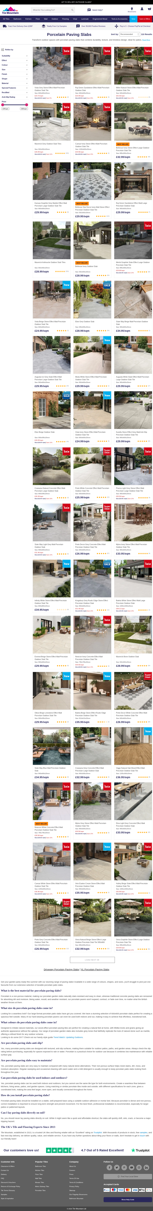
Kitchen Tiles (39, 1170)
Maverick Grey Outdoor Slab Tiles (48, 144)
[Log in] (142, 8)
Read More (146, 40)
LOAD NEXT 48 (92, 960)
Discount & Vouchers (8, 1182)
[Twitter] (116, 1167)
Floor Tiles (39, 1174)
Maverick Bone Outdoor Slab (127, 657)
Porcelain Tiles (40, 1190)
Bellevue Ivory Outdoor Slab (86, 266)
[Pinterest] (124, 1167)
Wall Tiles (38, 1178)
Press (71, 1174)
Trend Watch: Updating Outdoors (68, 1037)
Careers (72, 1170)
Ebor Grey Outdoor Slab (84, 322)
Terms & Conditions (76, 1182)
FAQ (2, 1178)
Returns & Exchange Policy (10, 1186)
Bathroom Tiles (40, 1166)
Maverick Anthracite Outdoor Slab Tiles (50, 262)
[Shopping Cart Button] (149, 8)
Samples (4, 1194)
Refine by (9, 50)
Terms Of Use (74, 1178)
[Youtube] (131, 1167)
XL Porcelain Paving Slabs (95, 969)
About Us (72, 1166)
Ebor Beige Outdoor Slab (45, 432)
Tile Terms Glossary (8, 1190)
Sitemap (72, 1190)
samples (143, 1132)
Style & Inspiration (7, 1198)
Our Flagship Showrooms (78, 1194)
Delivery (4, 1174)
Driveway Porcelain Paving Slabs (61, 969)
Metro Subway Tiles (42, 1186)
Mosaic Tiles (39, 1182)
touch (142, 1136)
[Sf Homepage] (10, 10)
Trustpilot (98, 1132)
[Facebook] (109, 1167)
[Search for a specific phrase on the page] (72, 10)
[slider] (2, 104)
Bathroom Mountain (76, 1198)
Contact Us (5, 1170)
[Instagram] (139, 1167)
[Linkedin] (146, 1167)
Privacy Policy (74, 1186)
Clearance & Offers (7, 1166)
